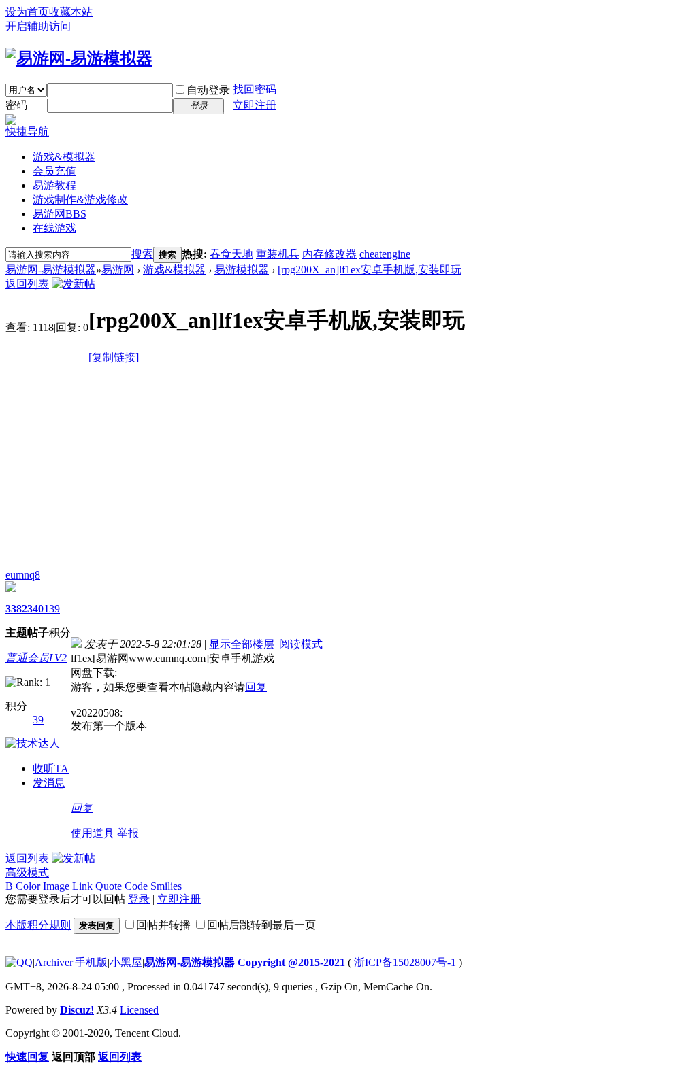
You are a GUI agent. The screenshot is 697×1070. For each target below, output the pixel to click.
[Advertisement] (348, 467)
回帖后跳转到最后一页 (261, 925)
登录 (139, 899)
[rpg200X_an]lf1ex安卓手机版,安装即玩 (369, 269)
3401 (38, 609)
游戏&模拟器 (64, 156)
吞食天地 (231, 254)
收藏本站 (71, 12)
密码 (16, 105)
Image (56, 886)
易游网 (59, 214)
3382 (16, 609)
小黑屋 (126, 962)
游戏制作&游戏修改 (80, 199)
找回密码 (254, 89)
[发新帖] (73, 284)
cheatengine (384, 254)
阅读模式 (301, 644)
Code (136, 886)
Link (82, 886)
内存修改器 (329, 254)
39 (54, 609)
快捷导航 (27, 131)
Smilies (166, 886)
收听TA (51, 768)
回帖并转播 (163, 925)
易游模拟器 (241, 269)
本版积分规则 (38, 925)
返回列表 (27, 284)
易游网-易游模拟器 (50, 269)
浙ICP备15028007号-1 (405, 962)
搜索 (142, 254)
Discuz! (77, 1010)
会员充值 (54, 171)
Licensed (139, 1010)
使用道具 (92, 833)
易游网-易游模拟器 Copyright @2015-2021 (246, 962)
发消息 (49, 783)
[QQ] (19, 962)
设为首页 (27, 12)
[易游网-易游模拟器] (78, 58)
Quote (108, 886)
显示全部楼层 (241, 644)
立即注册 (254, 105)
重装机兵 (277, 254)
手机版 (91, 962)
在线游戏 (54, 228)
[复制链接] (113, 357)
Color (28, 886)
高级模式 (27, 872)
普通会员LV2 (36, 657)
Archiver (54, 962)
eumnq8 (22, 575)
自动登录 (208, 90)
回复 (256, 687)
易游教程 (54, 185)
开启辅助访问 (38, 26)
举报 (128, 833)
